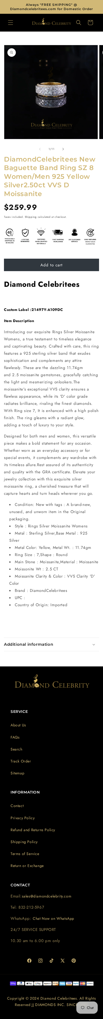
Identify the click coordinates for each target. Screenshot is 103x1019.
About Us (18, 725)
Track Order (21, 761)
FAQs (15, 737)
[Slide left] (40, 149)
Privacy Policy (23, 818)
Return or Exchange (27, 865)
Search (16, 749)
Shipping (31, 217)
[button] (10, 22)
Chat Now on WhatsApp (53, 918)
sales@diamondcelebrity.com (47, 896)
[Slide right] (63, 149)
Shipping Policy (24, 841)
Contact (17, 805)
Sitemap (17, 773)
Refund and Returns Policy (33, 829)
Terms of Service (25, 853)
